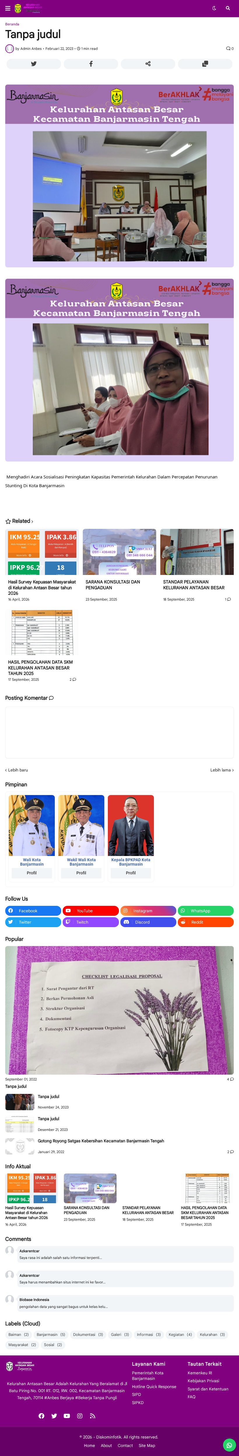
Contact (125, 1445)
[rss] (93, 1416)
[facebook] (41, 1416)
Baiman (18, 1334)
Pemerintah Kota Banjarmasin (148, 1375)
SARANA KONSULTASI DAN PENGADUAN (113, 584)
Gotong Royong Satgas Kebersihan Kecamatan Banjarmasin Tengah (101, 1140)
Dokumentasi (88, 1334)
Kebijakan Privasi (203, 1380)
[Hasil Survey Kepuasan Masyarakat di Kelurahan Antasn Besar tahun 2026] (42, 554)
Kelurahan (212, 1334)
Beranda (12, 24)
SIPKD (138, 1402)
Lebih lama (220, 770)
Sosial (53, 1344)
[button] (9, 8)
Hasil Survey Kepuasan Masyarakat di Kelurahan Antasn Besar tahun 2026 (42, 587)
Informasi (149, 1334)
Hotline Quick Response (154, 1386)
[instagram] (80, 1416)
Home (89, 1445)
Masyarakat (22, 1344)
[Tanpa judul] (119, 1010)
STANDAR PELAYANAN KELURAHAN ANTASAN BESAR (193, 584)
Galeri (120, 1334)
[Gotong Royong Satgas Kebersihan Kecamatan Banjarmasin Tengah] (19, 1146)
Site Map (147, 1445)
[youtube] (67, 1416)
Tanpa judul (16, 1086)
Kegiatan (180, 1334)
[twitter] (54, 1416)
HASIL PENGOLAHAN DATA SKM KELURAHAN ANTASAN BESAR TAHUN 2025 (40, 667)
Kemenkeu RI (200, 1373)
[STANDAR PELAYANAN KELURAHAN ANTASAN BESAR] (197, 554)
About (106, 1445)
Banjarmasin (51, 1334)
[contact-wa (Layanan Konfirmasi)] (229, 1445)
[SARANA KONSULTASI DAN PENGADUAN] (120, 554)
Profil (32, 873)
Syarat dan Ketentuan (208, 1389)
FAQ (192, 1396)
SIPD (136, 1394)
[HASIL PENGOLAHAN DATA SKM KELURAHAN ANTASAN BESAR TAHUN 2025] (42, 634)
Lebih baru (18, 770)
